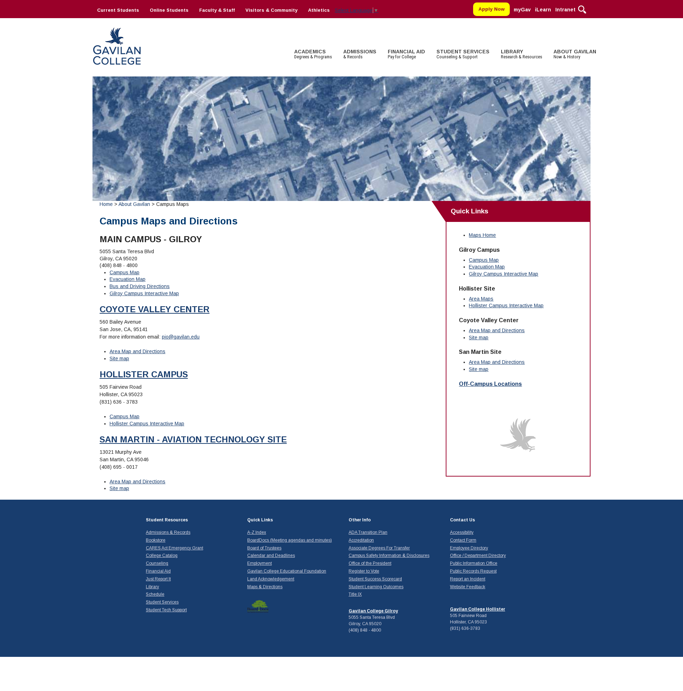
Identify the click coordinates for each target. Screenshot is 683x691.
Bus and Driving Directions (140, 286)
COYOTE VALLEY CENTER (155, 309)
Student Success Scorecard (375, 578)
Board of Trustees (264, 548)
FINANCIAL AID (406, 54)
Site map (119, 358)
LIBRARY (521, 54)
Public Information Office (473, 563)
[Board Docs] (258, 606)
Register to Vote (364, 571)
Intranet (565, 9)
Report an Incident (467, 578)
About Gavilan (134, 204)
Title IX (355, 594)
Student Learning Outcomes (376, 586)
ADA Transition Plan (368, 532)
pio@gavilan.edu (181, 337)
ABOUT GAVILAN (575, 54)
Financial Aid (158, 571)
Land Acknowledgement (270, 578)
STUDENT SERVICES (462, 54)
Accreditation (361, 540)
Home (106, 204)
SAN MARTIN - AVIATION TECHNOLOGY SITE (193, 439)
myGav (522, 9)
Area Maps (481, 299)
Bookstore (155, 540)
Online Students (169, 10)
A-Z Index (256, 532)
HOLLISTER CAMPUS (144, 374)
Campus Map (124, 272)
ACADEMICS (313, 54)
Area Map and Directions (137, 351)
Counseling (157, 563)
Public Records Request (473, 571)
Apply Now (491, 9)
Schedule (155, 594)
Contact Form (463, 540)
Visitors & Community (271, 10)
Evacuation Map (127, 279)
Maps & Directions (264, 586)
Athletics (319, 10)
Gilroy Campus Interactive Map (144, 293)
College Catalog (162, 555)
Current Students (118, 10)
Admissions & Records (168, 532)
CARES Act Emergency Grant (174, 548)
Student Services (162, 602)
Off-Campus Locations (490, 384)
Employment (259, 563)
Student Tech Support (166, 609)
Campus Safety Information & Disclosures (389, 555)
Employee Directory (469, 548)
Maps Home (482, 235)
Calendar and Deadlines (271, 555)
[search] (582, 9)
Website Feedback (467, 586)
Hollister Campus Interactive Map (147, 423)
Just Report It (158, 578)
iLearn (543, 9)
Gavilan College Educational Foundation (286, 571)
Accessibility (461, 532)
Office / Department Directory (478, 555)
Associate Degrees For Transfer (379, 548)
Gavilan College (116, 45)
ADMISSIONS (359, 54)
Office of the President (370, 563)
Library (152, 586)
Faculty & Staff (217, 10)
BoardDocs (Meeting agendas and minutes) (289, 540)
